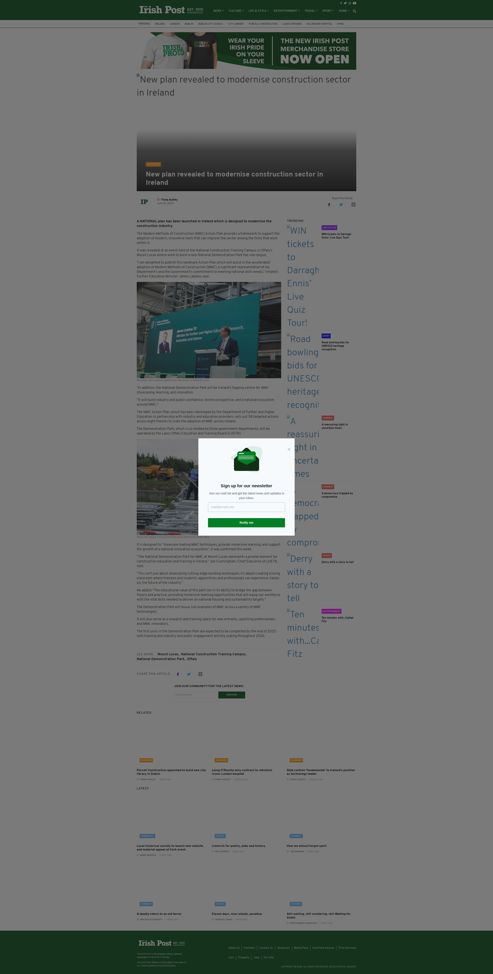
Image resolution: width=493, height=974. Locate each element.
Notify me (246, 522)
